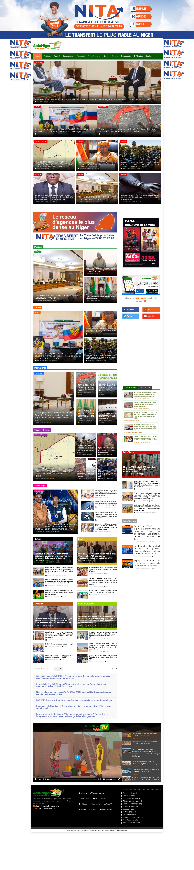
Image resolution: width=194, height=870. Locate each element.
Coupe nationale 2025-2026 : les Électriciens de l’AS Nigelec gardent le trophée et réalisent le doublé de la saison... (103, 581)
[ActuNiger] (48, 45)
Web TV (109, 804)
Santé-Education (94, 56)
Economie (81, 56)
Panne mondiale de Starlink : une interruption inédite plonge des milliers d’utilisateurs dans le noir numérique (106, 515)
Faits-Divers (84, 798)
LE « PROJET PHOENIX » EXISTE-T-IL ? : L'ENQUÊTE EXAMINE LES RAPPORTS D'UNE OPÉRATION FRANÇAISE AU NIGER (145, 415)
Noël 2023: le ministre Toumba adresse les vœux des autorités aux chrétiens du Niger (74, 700)
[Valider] (56, 669)
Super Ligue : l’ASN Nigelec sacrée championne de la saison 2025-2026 (103, 591)
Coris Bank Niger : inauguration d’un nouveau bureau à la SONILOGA (59, 656)
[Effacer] (61, 669)
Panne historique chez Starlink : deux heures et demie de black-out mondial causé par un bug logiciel (106, 503)
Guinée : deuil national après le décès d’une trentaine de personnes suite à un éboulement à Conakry (145, 404)
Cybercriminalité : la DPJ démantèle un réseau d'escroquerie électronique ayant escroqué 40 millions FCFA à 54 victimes (71, 685)
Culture (115, 56)
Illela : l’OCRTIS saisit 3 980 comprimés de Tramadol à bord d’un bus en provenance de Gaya (139, 469)
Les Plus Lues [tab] (145, 388)
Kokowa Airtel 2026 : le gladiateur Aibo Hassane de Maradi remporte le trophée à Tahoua (103, 569)
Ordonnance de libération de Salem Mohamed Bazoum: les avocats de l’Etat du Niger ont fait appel (73, 707)
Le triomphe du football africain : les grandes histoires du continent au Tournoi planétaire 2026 (147, 550)
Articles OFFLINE (129, 817)
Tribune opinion (128, 801)
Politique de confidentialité (90, 804)
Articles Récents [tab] (131, 388)
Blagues (83, 793)
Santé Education (128, 804)
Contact (149, 56)
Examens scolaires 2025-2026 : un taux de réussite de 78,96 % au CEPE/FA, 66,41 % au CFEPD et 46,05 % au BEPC (146, 438)
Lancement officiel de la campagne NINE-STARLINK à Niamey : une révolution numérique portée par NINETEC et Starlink (106, 526)
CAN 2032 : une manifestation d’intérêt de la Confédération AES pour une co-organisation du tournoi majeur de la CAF (97, 555)
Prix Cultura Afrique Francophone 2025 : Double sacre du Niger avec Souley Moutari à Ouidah (59, 592)
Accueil (37, 56)
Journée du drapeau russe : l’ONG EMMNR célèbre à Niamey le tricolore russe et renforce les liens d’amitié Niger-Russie (146, 427)
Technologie (126, 56)
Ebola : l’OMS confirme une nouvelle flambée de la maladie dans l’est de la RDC (103, 657)
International (68, 56)
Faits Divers (127, 820)
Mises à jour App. (108, 809)
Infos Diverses (127, 527)
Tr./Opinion (138, 56)
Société (57, 56)
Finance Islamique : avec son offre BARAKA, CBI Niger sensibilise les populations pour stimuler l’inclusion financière (74, 693)
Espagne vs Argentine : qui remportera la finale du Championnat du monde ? (147, 563)
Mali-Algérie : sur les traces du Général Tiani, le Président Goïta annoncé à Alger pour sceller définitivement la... (145, 394)
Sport (106, 56)
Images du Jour (98, 793)
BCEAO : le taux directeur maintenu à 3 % (59, 644)
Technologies (39, 491)
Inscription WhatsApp (88, 809)
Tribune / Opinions (40, 141)
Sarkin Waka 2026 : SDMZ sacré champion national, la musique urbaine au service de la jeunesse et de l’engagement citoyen (53, 555)
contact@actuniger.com (46, 808)
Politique (47, 56)
